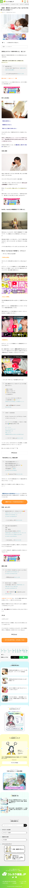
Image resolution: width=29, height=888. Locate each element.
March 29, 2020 (8, 593)
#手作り (6, 513)
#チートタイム (8, 427)
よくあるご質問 (23, 881)
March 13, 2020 (20, 438)
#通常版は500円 (8, 434)
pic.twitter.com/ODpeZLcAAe (11, 573)
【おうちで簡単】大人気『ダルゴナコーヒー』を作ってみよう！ (18, 689)
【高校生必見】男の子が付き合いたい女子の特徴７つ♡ (18, 680)
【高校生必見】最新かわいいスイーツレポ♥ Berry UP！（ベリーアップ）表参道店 (18, 671)
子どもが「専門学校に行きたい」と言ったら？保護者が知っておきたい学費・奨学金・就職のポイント (18, 801)
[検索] (25, 825)
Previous (2, 748)
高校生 (27, 651)
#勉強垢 (14, 468)
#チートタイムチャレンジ (10, 429)
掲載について (23, 883)
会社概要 (14, 883)
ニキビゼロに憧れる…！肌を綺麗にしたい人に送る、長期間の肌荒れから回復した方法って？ (18, 699)
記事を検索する (14, 821)
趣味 (24, 651)
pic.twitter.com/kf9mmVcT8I (11, 588)
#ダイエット (17, 399)
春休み (20, 651)
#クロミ (6, 534)
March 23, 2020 (18, 540)
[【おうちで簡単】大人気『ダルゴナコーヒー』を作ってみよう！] (5, 690)
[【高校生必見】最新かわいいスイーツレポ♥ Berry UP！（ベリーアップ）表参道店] (5, 672)
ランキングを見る (14, 762)
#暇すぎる (7, 69)
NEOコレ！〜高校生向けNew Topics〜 (9, 12)
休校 (15, 651)
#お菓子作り (15, 532)
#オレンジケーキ (12, 513)
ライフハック (10, 651)
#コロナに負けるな (14, 586)
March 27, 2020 (21, 73)
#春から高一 (7, 586)
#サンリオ (24, 532)
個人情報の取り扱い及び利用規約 (9, 881)
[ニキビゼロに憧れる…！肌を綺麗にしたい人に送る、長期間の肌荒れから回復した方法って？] (5, 698)
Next (27, 748)
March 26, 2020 (8, 407)
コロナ (2, 651)
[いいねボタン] (3, 43)
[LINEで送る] (23, 657)
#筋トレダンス (8, 432)
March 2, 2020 (17, 577)
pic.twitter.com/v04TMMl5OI (11, 470)
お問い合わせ (5, 883)
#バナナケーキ (18, 513)
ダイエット (5, 651)
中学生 (13, 651)
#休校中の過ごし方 (9, 430)
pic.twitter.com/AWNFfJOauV (18, 434)
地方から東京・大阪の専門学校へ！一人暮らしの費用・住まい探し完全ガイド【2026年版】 (18, 809)
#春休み (21, 68)
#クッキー (20, 532)
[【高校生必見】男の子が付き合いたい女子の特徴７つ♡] (5, 681)
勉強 (17, 651)
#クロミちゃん (11, 534)
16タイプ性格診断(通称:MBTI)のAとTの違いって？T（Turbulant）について (14, 758)
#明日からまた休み (18, 534)
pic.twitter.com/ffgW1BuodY (11, 516)
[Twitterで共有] (15, 657)
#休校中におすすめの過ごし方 (11, 401)
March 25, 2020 (19, 474)
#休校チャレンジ (20, 401)
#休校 (24, 68)
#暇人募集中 (11, 69)
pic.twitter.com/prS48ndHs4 (11, 536)
